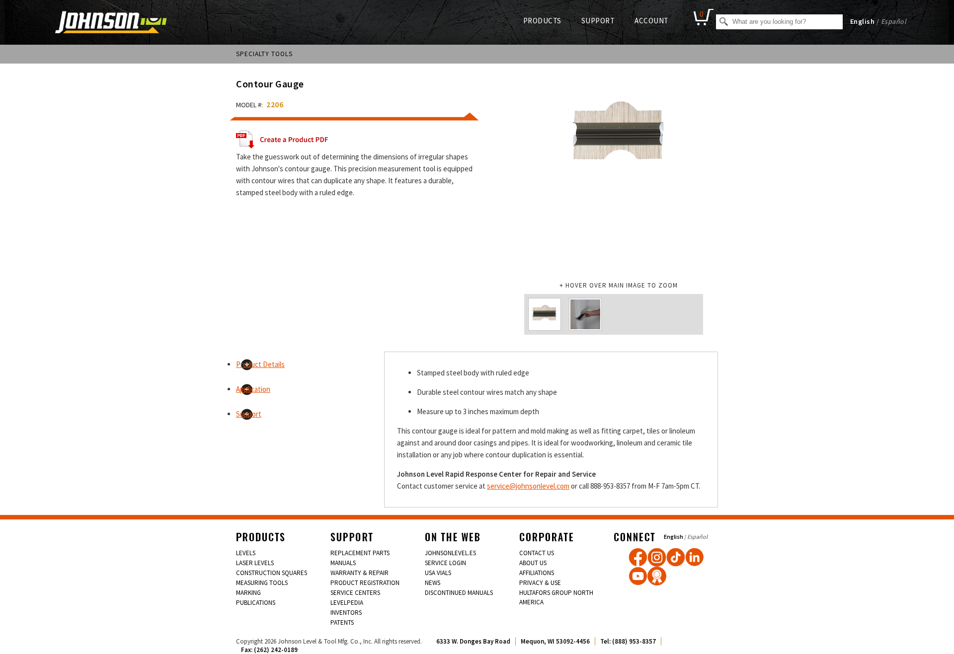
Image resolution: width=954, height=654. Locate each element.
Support (248, 414)
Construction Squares (271, 573)
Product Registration (364, 583)
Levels (245, 553)
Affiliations (536, 573)
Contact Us (536, 553)
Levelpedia (346, 602)
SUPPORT (598, 20)
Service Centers (355, 592)
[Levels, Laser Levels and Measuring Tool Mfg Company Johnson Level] (111, 23)
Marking (248, 592)
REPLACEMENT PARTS (360, 553)
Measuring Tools (262, 583)
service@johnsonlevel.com (528, 486)
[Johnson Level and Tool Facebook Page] (638, 557)
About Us (533, 563)
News (432, 583)
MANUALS (343, 563)
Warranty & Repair (359, 573)
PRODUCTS (542, 20)
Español (894, 21)
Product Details (260, 364)
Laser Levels (255, 563)
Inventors (346, 612)
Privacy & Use (540, 583)
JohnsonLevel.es (450, 553)
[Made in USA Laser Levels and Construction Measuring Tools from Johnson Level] (656, 557)
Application (253, 389)
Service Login (445, 563)
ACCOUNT (652, 20)
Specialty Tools (264, 54)
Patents (342, 622)
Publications (255, 602)
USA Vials (438, 573)
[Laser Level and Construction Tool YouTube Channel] (638, 576)
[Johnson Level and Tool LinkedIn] (694, 557)
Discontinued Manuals (459, 592)
